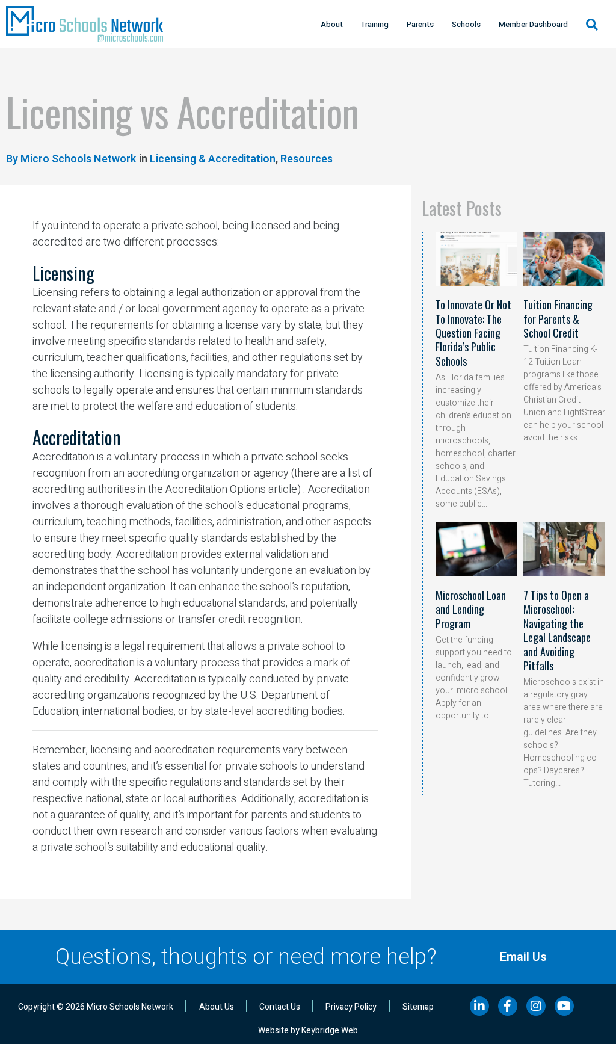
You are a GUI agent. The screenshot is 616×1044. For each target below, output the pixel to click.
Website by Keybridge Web (308, 1030)
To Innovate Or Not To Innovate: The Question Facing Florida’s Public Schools (473, 333)
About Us (216, 1007)
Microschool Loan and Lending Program (471, 609)
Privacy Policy (351, 1007)
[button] (592, 25)
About (332, 24)
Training (375, 24)
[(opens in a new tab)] (476, 259)
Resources (306, 159)
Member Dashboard (533, 24)
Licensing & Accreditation (213, 159)
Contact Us (279, 1007)
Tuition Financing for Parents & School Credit (558, 319)
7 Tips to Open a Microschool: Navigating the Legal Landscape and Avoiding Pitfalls (557, 630)
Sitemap (418, 1007)
